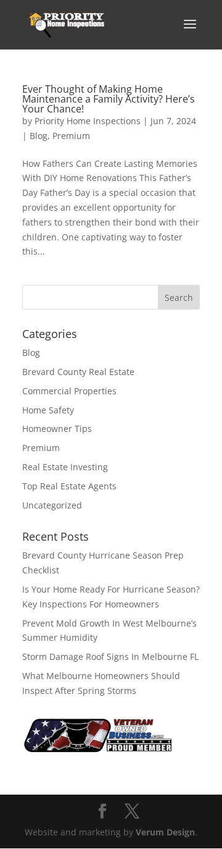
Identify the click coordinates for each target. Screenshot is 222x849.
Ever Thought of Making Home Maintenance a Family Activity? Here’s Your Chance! (108, 99)
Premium (71, 136)
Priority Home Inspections (88, 121)
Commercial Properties (69, 391)
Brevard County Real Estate (78, 372)
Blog (38, 136)
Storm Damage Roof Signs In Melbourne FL (110, 656)
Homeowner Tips (57, 428)
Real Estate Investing (65, 467)
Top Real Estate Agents (69, 486)
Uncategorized (52, 505)
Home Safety (48, 410)
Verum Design (165, 832)
